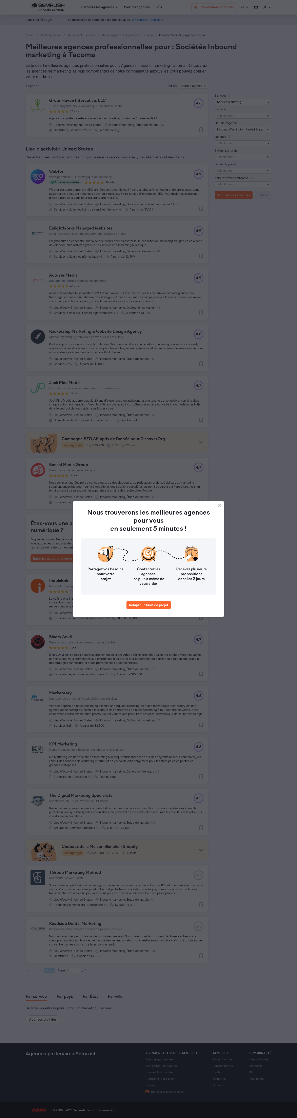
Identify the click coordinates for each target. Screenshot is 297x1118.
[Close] (219, 506)
